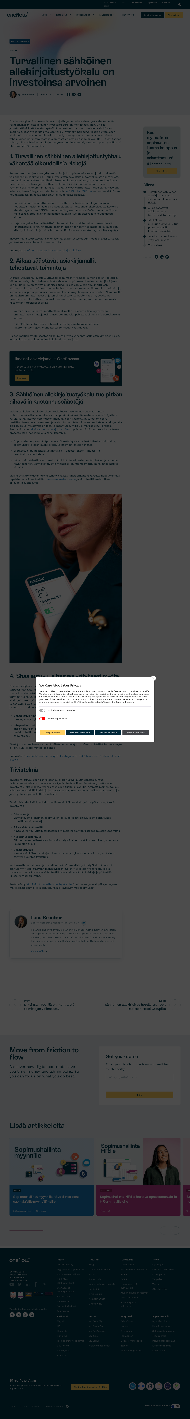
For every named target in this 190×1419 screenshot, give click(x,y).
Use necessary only (80, 732)
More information (136, 732)
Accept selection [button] (108, 732)
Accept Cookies (52, 732)
